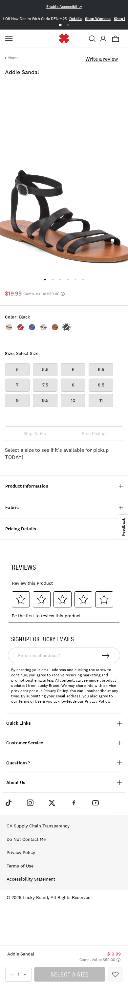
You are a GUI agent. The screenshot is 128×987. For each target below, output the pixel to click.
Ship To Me (34, 433)
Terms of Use (29, 701)
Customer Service (24, 743)
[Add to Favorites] (115, 974)
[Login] (102, 39)
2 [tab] (68, 25)
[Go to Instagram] (30, 802)
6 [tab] (83, 279)
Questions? (18, 763)
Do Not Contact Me (26, 839)
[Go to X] (51, 802)
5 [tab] (75, 279)
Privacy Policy (97, 701)
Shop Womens (98, 18)
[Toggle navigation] (9, 38)
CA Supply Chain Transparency (38, 826)
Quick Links (18, 723)
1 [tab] (60, 25)
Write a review (101, 58)
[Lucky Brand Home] (64, 38)
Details (75, 18)
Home (13, 57)
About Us (15, 782)
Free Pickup (94, 433)
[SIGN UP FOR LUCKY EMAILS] (106, 655)
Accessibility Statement (31, 879)
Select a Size (70, 974)
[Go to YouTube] (95, 802)
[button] (92, 38)
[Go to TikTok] (8, 802)
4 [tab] (68, 279)
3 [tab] (60, 279)
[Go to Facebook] (73, 802)
